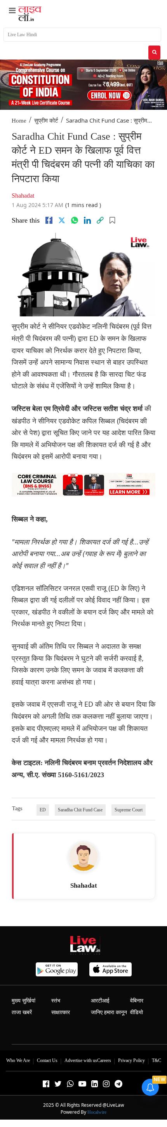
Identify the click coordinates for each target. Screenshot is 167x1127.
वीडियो (136, 1012)
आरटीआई (100, 1001)
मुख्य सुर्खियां (23, 1001)
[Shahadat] (83, 856)
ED (43, 810)
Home (19, 121)
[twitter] (61, 220)
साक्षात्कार (60, 1012)
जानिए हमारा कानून (109, 1012)
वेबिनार (136, 1001)
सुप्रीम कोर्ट (46, 121)
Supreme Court (129, 810)
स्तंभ (55, 1001)
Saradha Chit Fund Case (80, 810)
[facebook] (48, 220)
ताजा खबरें (22, 1012)
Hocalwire (96, 1112)
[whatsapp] (74, 220)
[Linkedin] (87, 220)
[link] (100, 220)
